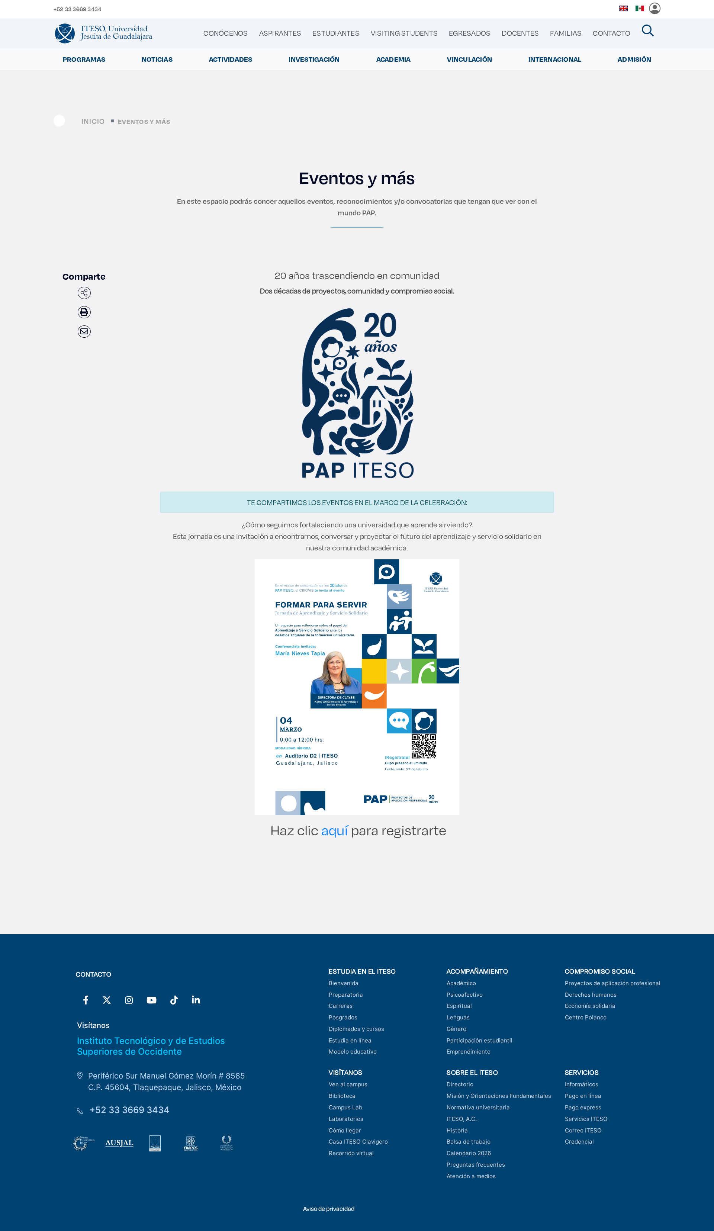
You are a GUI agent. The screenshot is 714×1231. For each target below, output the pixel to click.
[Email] (84, 331)
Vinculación (469, 59)
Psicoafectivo (465, 994)
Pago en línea (583, 1095)
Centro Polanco (586, 1017)
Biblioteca (342, 1095)
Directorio (460, 1084)
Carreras (341, 1005)
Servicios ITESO (586, 1118)
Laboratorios (346, 1118)
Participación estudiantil (479, 1040)
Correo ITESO (583, 1130)
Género (456, 1028)
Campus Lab (345, 1107)
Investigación (314, 59)
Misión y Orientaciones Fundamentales (499, 1095)
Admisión (634, 59)
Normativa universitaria (478, 1107)
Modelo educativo (353, 1051)
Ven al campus (348, 1084)
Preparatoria (346, 994)
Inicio (93, 121)
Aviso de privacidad (328, 1208)
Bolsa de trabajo (469, 1141)
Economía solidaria (590, 1005)
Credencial (579, 1141)
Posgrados (343, 1017)
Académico (461, 983)
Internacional (554, 59)
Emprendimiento (469, 1051)
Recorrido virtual (351, 1153)
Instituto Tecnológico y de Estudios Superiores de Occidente (151, 1046)
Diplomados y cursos (356, 1028)
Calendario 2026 (469, 1153)
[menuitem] (225, 33)
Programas (84, 59)
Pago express (583, 1107)
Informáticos (581, 1084)
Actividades (231, 59)
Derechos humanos (591, 994)
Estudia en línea (350, 1040)
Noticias (157, 59)
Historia (457, 1130)
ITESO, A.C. (462, 1118)
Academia (393, 59)
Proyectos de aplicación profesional (612, 983)
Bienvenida (343, 983)
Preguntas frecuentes (476, 1164)
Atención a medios (471, 1176)
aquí (336, 830)
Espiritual (459, 1005)
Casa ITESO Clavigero (358, 1141)
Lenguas (458, 1017)
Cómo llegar (345, 1130)
